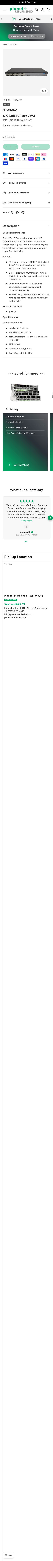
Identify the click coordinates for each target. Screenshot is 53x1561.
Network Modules (14, 422)
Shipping (6, 125)
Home (5, 44)
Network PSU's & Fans (17, 427)
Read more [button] (26, 520)
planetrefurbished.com (15, 617)
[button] (49, 10)
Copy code (38, 36)
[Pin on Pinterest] (23, 212)
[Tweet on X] (12, 212)
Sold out (35, 147)
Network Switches (15, 416)
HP (4, 100)
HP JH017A (14, 44)
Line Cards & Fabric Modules (20, 433)
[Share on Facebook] (17, 212)
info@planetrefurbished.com (18, 614)
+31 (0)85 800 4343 (14, 611)
